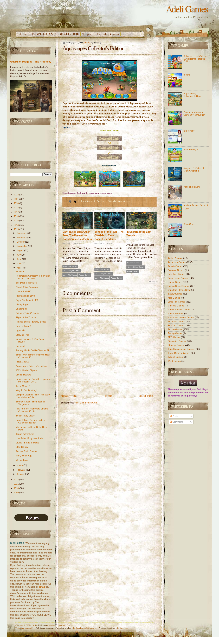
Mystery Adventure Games (181, 317)
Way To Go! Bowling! (26, 390)
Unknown (66, 243)
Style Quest (189, 224)
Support (87, 34)
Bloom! (186, 74)
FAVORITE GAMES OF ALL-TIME (54, 34)
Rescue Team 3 (23, 326)
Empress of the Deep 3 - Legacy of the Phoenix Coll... (33, 380)
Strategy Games (176, 345)
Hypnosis (20, 330)
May (19, 263)
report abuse (182, 389)
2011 (16, 484)
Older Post (146, 396)
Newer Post (69, 396)
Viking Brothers (23, 374)
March (20, 465)
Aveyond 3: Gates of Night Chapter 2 (193, 169)
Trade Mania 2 (23, 386)
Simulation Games (119, 201)
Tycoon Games (175, 357)
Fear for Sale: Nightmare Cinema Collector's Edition (32, 410)
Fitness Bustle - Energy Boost (31, 321)
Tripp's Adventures (25, 434)
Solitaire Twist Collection (28, 313)
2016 (16, 216)
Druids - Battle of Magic (27, 442)
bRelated (153, 282)
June (19, 259)
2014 (16, 225)
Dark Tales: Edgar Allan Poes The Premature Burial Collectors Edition (77, 235)
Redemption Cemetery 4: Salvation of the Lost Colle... (33, 277)
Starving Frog (22, 335)
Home (22, 34)
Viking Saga (22, 304)
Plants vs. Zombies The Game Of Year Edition (195, 113)
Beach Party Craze (25, 415)
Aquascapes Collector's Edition (31, 366)
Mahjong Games (176, 305)
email (42, 587)
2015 (16, 220)
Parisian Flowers (191, 187)
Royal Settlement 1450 (27, 300)
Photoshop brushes (63, 628)
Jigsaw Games (175, 294)
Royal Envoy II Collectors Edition (192, 95)
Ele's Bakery (22, 447)
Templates (107, 628)
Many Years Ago (24, 455)
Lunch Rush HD (23, 291)
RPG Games (174, 337)
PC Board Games (177, 321)
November (22, 237)
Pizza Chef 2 (22, 361)
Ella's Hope (189, 130)
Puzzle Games (84, 275)
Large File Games (70, 275)
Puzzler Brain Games (26, 451)
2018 (16, 207)
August (20, 250)
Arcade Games (175, 266)
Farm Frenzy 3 (190, 149)
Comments (177, 422)
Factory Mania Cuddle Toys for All (32, 350)
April (19, 267)
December (22, 233)
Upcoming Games (107, 34)
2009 (16, 492)
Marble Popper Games (179, 309)
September (22, 246)
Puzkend (20, 346)
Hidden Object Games (91, 201)
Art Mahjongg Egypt (25, 295)
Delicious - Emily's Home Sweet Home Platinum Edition (195, 59)
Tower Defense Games (179, 353)
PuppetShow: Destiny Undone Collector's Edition (30, 421)
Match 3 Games (176, 313)
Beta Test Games (177, 274)
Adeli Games (187, 9)
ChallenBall (21, 308)
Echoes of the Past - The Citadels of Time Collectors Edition (109, 235)
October (21, 242)
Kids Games (174, 298)
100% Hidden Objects (26, 370)
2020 (16, 203)
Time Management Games (181, 349)
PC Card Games (176, 325)
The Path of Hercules (26, 283)
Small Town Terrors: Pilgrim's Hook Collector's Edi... (33, 356)
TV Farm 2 (21, 271)
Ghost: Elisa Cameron (27, 287)
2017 (16, 212)
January (21, 474)
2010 (16, 488)
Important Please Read (179, 290)
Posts (175, 416)
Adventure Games (70, 266)
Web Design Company (45, 628)
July (19, 255)
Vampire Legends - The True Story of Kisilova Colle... (33, 396)
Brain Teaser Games (178, 278)
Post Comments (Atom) (86, 402)
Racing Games (175, 333)
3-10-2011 (110, 243)
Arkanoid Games (176, 270)
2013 (16, 229)
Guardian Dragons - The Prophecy (30, 61)
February (21, 470)
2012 (16, 479)
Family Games (175, 282)
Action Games (175, 258)
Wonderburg (22, 460)
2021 (16, 199)
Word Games (174, 361)
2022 (16, 194)
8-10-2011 (78, 243)
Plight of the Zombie (26, 317)
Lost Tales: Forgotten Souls (29, 438)
